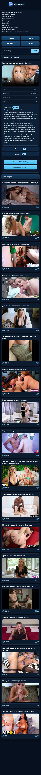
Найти (35, 50)
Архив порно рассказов (10, 27)
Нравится (20, 149)
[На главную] (20, 4)
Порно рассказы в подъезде (12, 12)
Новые (30, 38)
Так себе (20, 154)
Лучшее (30, 43)
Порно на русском (8, 14)
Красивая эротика (8, 19)
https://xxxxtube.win (8, 29)
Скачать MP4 (20, 162)
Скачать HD (20, 167)
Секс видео (6, 21)
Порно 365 (5, 23)
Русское (15, 107)
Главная (11, 38)
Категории (10, 43)
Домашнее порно (8, 16)
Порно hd (5, 25)
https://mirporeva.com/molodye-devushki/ (15, 32)
